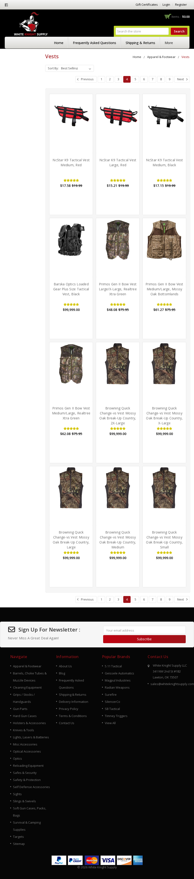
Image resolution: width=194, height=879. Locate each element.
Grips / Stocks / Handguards (24, 698)
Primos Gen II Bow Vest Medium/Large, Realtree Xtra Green (71, 413)
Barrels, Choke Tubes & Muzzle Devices (30, 676)
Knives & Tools (23, 730)
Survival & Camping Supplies (27, 826)
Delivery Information (73, 702)
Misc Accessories (25, 744)
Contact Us (66, 723)
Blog (62, 673)
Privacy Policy (68, 709)
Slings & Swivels (24, 801)
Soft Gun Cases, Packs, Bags (29, 811)
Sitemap (19, 844)
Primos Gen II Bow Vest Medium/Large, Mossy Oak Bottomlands (164, 289)
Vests (185, 57)
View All (110, 723)
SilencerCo (112, 702)
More (169, 42)
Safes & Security (25, 773)
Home (58, 42)
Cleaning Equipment (27, 687)
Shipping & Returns (140, 42)
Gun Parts (20, 709)
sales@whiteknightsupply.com (172, 684)
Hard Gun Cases (25, 716)
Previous (87, 79)
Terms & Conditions (73, 716)
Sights (17, 794)
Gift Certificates (147, 4)
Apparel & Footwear (161, 57)
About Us (65, 666)
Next (181, 79)
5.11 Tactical (113, 666)
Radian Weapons (117, 687)
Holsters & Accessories (29, 723)
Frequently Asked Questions (94, 42)
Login (166, 4)
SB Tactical (112, 709)
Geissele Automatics (119, 673)
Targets (18, 836)
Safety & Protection (27, 780)
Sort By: (53, 68)
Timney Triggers (116, 716)
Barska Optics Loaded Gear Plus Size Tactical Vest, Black (71, 289)
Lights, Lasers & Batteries (31, 737)
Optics (17, 758)
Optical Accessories (27, 751)
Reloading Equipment (28, 765)
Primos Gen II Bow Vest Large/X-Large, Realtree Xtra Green (118, 289)
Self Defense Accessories (31, 787)
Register (181, 4)
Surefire (111, 694)
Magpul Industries (118, 680)
